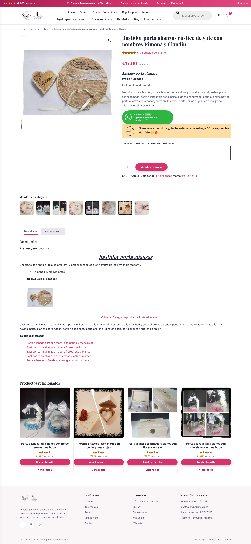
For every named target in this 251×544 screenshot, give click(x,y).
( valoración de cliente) (152, 52)
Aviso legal (199, 539)
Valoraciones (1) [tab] (53, 231)
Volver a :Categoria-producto (119, 317)
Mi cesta (137, 523)
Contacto (90, 523)
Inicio (22, 29)
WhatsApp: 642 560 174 (194, 501)
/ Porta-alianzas (147, 317)
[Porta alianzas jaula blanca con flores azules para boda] (43, 208)
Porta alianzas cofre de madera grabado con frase (57, 360)
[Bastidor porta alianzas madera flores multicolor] (141, 208)
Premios (89, 512)
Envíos (136, 506)
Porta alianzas (44, 29)
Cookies (227, 539)
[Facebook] (23, 525)
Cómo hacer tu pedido (145, 501)
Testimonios (91, 506)
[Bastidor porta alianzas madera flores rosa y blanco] (76, 208)
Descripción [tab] (31, 231)
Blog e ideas (91, 517)
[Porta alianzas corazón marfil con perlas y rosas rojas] (125, 208)
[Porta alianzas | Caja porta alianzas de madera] (59, 208)
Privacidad (214, 539)
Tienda (30, 29)
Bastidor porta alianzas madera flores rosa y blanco (58, 351)
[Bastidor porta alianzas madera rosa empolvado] (27, 208)
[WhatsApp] (39, 525)
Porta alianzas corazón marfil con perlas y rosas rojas (59, 342)
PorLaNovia (189, 175)
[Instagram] (31, 525)
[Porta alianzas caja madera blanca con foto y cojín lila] (92, 208)
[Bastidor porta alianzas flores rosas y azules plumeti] (109, 208)
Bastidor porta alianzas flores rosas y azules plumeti (58, 356)
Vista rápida (45, 469)
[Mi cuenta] (218, 15)
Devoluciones (140, 512)
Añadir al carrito (151, 167)
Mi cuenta (242, 3)
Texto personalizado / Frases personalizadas (148, 143)
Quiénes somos (93, 501)
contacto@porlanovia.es (194, 506)
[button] (110, 40)
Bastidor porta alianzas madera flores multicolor (56, 347)
